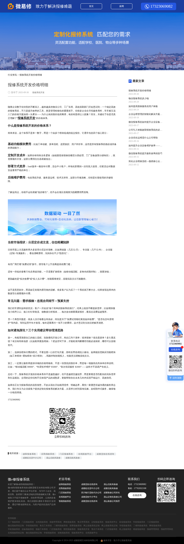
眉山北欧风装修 (53, 458)
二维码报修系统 (61, 525)
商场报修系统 (125, 522)
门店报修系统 (66, 454)
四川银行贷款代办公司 (91, 492)
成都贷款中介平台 (89, 497)
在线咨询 (137, 495)
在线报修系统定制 (16, 533)
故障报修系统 (29, 454)
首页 (91, 6)
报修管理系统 (56, 522)
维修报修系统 (139, 529)
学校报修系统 (139, 522)
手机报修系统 (14, 529)
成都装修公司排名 (112, 492)
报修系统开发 (38, 92)
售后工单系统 (46, 525)
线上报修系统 (125, 529)
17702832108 (140, 488)
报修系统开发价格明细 (31, 75)
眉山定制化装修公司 (113, 497)
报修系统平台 (111, 522)
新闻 (121, 6)
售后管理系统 (83, 522)
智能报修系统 (65, 501)
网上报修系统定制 (91, 525)
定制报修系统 (97, 522)
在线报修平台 (84, 454)
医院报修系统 (70, 529)
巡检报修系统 (64, 533)
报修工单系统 (42, 529)
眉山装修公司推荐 (112, 501)
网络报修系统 (70, 522)
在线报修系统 (42, 522)
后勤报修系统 (47, 454)
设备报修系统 (28, 529)
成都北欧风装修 (73, 458)
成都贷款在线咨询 (105, 454)
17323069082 (161, 6)
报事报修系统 (76, 525)
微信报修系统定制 (16, 525)
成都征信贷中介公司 (32, 458)
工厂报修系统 (14, 522)
